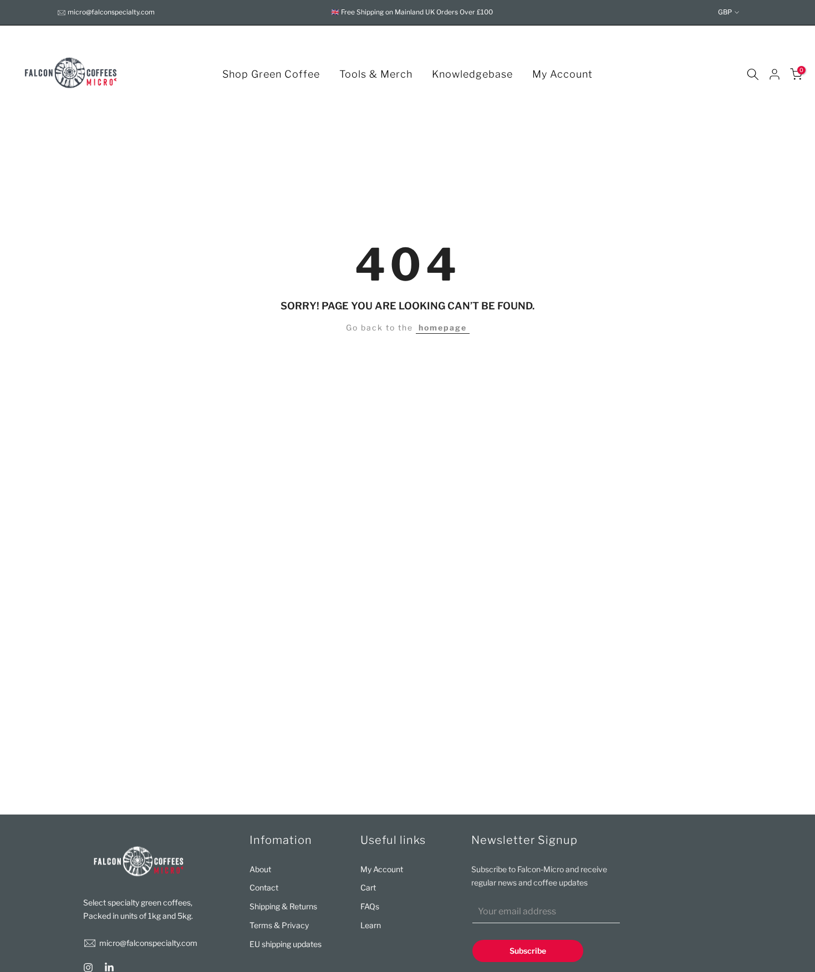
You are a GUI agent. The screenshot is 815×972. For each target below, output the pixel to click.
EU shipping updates (285, 944)
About (260, 869)
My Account (562, 74)
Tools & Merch (375, 74)
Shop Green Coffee (271, 74)
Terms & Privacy (279, 925)
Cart (368, 887)
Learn (370, 925)
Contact (263, 887)
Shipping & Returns (283, 906)
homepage (443, 327)
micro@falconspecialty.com (111, 12)
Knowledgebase (472, 74)
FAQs (369, 906)
